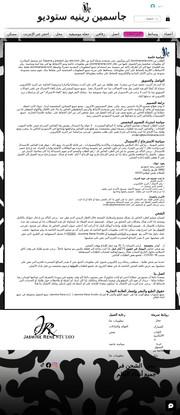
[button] (168, 18)
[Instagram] (54, 365)
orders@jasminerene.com (148, 135)
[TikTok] (42, 365)
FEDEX (71, 233)
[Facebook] (48, 365)
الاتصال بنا (159, 229)
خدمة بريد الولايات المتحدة (122, 233)
